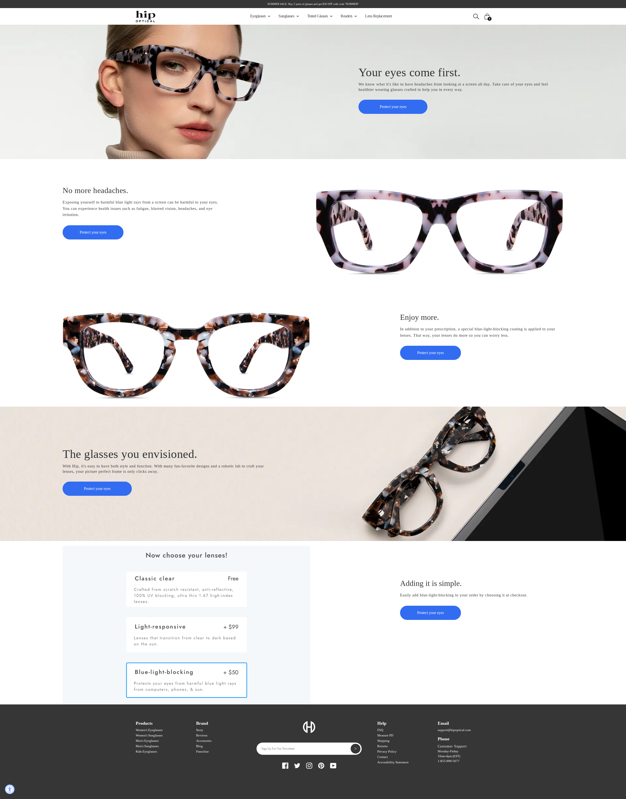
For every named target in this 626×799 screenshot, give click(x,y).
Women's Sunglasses (149, 735)
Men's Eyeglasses (147, 741)
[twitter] (297, 765)
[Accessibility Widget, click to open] (10, 789)
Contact (382, 757)
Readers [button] (347, 16)
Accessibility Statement (393, 762)
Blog (199, 746)
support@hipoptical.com (454, 730)
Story (199, 730)
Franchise (202, 751)
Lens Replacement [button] (378, 16)
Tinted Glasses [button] (318, 16)
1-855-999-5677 (448, 761)
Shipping (383, 741)
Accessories (204, 741)
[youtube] (333, 765)
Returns (382, 746)
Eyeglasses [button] (258, 16)
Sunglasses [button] (287, 16)
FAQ (380, 730)
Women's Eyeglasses (149, 730)
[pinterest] (321, 765)
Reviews (201, 735)
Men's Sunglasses (147, 746)
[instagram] (309, 765)
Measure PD (385, 735)
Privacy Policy (387, 751)
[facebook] (285, 765)
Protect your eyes (393, 107)
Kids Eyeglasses (146, 751)
